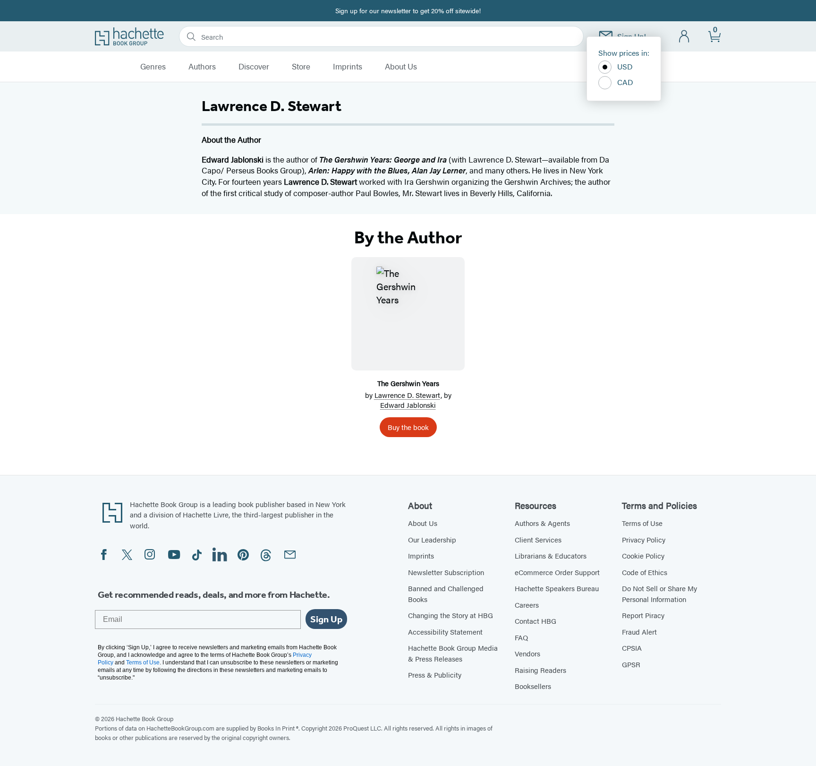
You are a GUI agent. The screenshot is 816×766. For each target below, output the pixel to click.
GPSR (631, 664)
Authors (202, 66)
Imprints (347, 66)
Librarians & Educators (550, 555)
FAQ (521, 637)
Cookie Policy (643, 555)
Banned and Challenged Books (446, 593)
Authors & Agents (542, 523)
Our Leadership (432, 539)
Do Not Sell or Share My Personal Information (659, 593)
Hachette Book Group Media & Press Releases (453, 653)
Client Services (538, 539)
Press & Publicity (434, 675)
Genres (153, 66)
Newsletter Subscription (446, 572)
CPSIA (632, 648)
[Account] (684, 36)
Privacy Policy (643, 539)
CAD (625, 82)
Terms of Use (642, 523)
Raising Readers (540, 670)
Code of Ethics (644, 572)
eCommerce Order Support (557, 572)
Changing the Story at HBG (450, 615)
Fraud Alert (639, 632)
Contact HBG (535, 621)
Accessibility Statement (445, 632)
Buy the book (408, 427)
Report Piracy (643, 615)
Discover (253, 66)
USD (625, 66)
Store (301, 66)
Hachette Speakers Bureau (557, 588)
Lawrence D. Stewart (407, 395)
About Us (401, 66)
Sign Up (326, 619)
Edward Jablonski (408, 405)
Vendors (527, 653)
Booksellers (533, 686)
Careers (527, 605)
